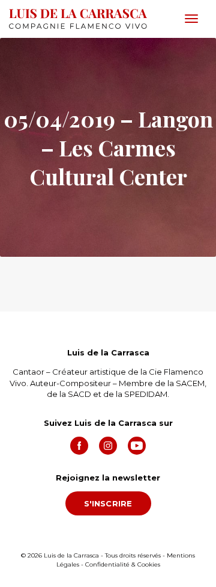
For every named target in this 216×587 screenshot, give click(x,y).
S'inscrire (108, 503)
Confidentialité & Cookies (122, 564)
